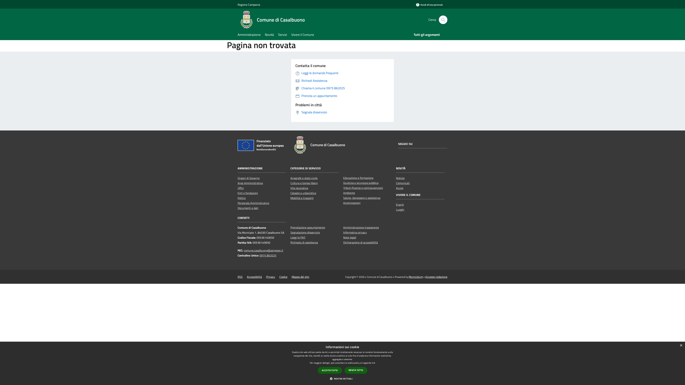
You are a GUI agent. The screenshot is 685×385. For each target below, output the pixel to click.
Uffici (241, 188)
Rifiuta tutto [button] (356, 370)
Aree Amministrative (250, 183)
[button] (342, 378)
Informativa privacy (355, 232)
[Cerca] (443, 20)
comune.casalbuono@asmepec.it (263, 250)
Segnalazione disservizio (305, 232)
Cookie (283, 277)
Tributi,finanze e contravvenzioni (363, 188)
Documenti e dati (248, 208)
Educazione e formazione (358, 178)
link (373, 363)
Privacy (270, 277)
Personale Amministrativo (253, 203)
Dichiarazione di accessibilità (360, 242)
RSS (240, 277)
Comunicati (403, 183)
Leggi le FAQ (297, 237)
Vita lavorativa (299, 188)
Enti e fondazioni (248, 193)
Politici (242, 198)
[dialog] (342, 363)
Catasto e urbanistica (303, 193)
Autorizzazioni (352, 203)
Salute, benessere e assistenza (361, 198)
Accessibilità (254, 277)
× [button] (681, 345)
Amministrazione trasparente (361, 227)
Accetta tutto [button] (330, 370)
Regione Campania (249, 4)
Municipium (416, 277)
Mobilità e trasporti (302, 198)
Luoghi (400, 209)
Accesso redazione (436, 277)
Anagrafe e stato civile (304, 178)
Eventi (400, 204)
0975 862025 (268, 255)
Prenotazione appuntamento (307, 227)
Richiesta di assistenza (304, 242)
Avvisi (399, 188)
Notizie (400, 178)
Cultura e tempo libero (304, 183)
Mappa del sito (300, 277)
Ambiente (349, 193)
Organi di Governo (249, 178)
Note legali (349, 237)
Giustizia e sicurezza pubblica (361, 183)
